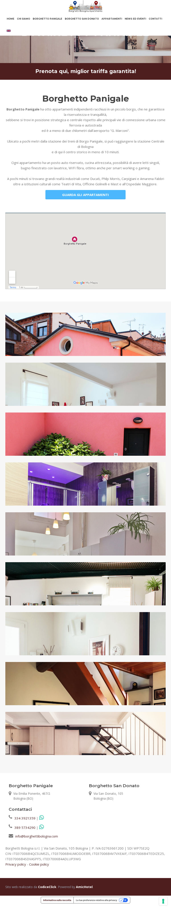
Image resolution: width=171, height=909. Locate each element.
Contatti (155, 18)
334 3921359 (24, 818)
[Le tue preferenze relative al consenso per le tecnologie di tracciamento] (163, 901)
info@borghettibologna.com (36, 836)
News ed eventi (135, 18)
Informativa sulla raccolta (57, 900)
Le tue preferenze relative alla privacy (96, 900)
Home (10, 18)
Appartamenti (112, 18)
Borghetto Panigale (47, 18)
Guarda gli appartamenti (85, 194)
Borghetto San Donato (82, 18)
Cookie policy (39, 864)
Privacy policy (15, 864)
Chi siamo (23, 18)
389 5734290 (24, 827)
